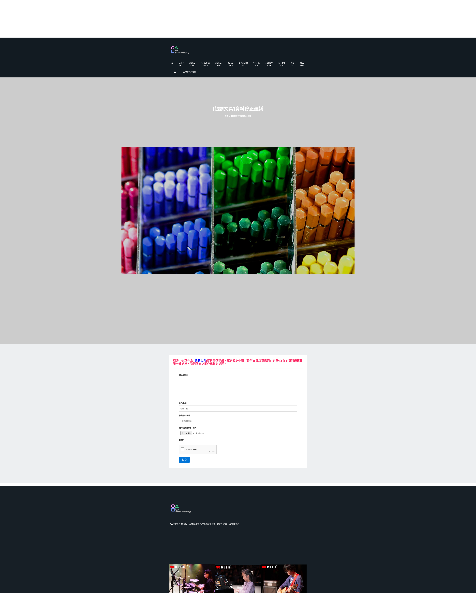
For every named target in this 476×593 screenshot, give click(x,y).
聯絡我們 (292, 64)
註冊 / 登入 (181, 64)
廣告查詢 (302, 64)
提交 (184, 460)
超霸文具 (200, 360)
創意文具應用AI (243, 64)
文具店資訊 (192, 64)
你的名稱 (183, 403)
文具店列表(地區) (205, 64)
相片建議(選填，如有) (188, 428)
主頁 (172, 64)
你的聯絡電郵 (184, 415)
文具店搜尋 (231, 64)
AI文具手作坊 (269, 64)
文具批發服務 (281, 64)
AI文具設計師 (256, 64)
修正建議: (183, 375)
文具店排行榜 (219, 64)
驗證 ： (182, 440)
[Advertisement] (238, 20)
